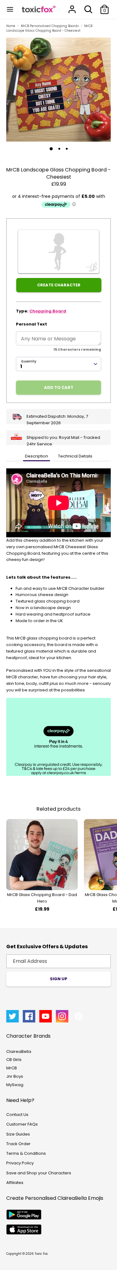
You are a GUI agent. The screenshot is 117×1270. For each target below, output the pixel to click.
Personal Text (31, 324)
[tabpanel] (58, 90)
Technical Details (75, 456)
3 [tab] (67, 149)
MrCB (11, 1068)
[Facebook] (29, 1016)
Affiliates (14, 1183)
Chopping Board (47, 311)
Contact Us (17, 1115)
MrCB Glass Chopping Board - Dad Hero (42, 898)
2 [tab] (59, 149)
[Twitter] (12, 1016)
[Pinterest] (78, 1016)
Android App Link (23, 1214)
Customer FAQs (22, 1124)
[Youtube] (45, 1016)
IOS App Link (23, 1229)
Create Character (58, 285)
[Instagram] (62, 1016)
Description (36, 456)
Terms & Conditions (26, 1153)
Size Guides (18, 1134)
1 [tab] (51, 148)
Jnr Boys (14, 1076)
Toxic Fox (41, 1254)
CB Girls (14, 1060)
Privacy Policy (20, 1163)
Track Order (18, 1144)
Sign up (58, 979)
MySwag (14, 1085)
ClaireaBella (18, 1051)
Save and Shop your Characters (38, 1173)
